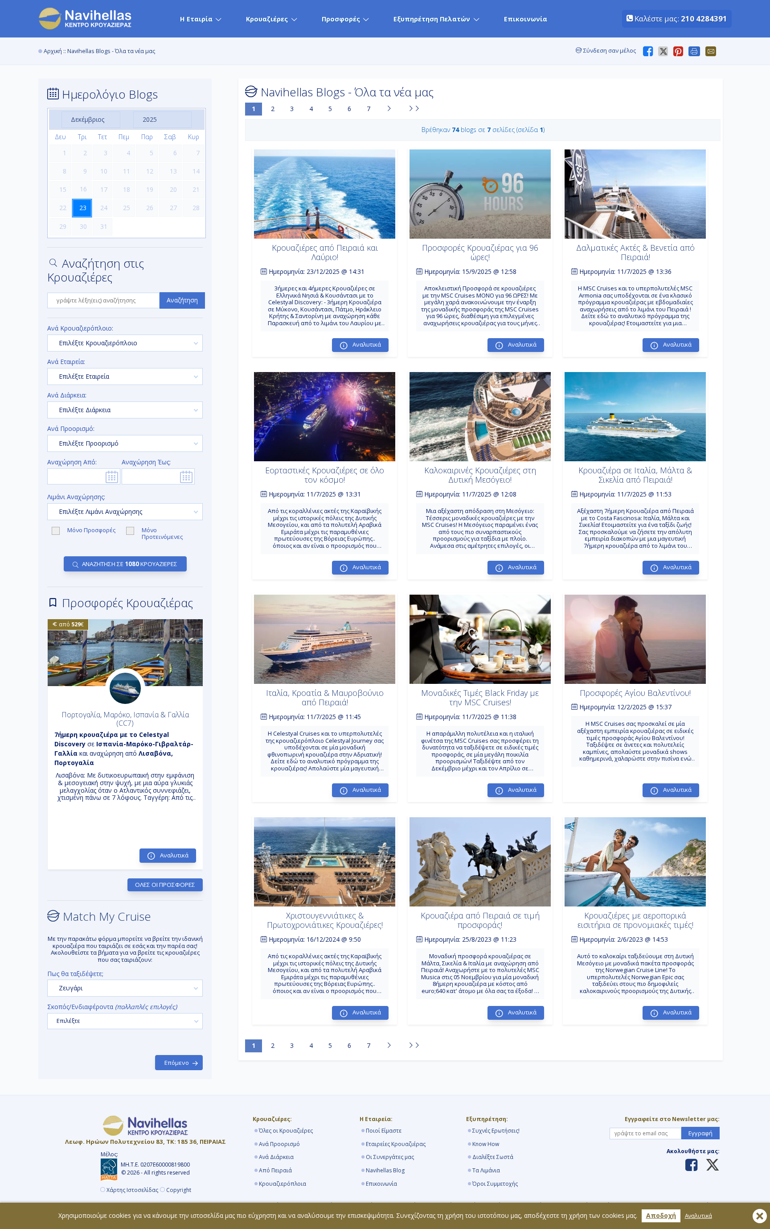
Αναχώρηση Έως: (146, 462)
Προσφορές (341, 19)
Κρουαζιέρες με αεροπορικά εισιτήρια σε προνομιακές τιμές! (635, 920)
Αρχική (53, 51)
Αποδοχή (661, 1215)
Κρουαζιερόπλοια (282, 1184)
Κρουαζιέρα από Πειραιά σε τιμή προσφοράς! (480, 920)
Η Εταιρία (196, 19)
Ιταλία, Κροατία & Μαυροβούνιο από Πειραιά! (325, 697)
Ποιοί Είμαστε (383, 1130)
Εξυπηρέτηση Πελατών (431, 19)
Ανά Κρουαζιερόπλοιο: (80, 328)
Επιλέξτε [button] (68, 1021)
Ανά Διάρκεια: (66, 395)
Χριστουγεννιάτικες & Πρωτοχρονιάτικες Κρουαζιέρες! (325, 920)
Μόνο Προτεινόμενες (162, 534)
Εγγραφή (700, 1133)
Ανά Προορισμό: (70, 429)
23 (82, 207)
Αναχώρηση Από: (72, 462)
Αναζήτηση (182, 300)
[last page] (414, 109)
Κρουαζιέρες (267, 19)
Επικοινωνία (525, 19)
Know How (485, 1144)
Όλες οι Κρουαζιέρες (286, 1130)
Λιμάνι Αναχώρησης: (76, 497)
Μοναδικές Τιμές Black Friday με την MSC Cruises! (480, 697)
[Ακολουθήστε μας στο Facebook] (691, 1165)
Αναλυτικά (698, 1215)
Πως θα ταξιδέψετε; (75, 974)
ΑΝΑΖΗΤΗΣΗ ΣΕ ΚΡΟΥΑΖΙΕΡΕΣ (129, 564)
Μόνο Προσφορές (92, 530)
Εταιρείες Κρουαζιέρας (396, 1144)
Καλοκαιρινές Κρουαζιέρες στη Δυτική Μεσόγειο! (480, 475)
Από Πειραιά (275, 1170)
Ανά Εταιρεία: (66, 362)
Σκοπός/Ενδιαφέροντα (112, 1007)
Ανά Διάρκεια (276, 1157)
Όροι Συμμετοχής (495, 1184)
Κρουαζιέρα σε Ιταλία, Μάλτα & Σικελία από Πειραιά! (635, 475)
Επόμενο (176, 1063)
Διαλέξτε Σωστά (492, 1157)
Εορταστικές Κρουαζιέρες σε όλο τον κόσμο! (324, 475)
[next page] (389, 109)
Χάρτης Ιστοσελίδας (132, 1190)
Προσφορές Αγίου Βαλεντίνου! (635, 692)
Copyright (178, 1190)
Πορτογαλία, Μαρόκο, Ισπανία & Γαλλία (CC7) (125, 719)
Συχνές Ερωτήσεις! (496, 1130)
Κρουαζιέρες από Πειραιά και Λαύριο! (325, 252)
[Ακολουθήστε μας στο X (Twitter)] (709, 1165)
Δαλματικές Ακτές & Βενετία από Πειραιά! (635, 252)
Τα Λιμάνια (486, 1170)
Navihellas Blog (385, 1170)
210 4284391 (704, 18)
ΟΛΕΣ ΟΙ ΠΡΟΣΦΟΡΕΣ (165, 885)
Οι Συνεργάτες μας (390, 1157)
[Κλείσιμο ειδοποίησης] (760, 1216)
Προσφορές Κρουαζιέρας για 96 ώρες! (480, 252)
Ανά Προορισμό (279, 1144)
